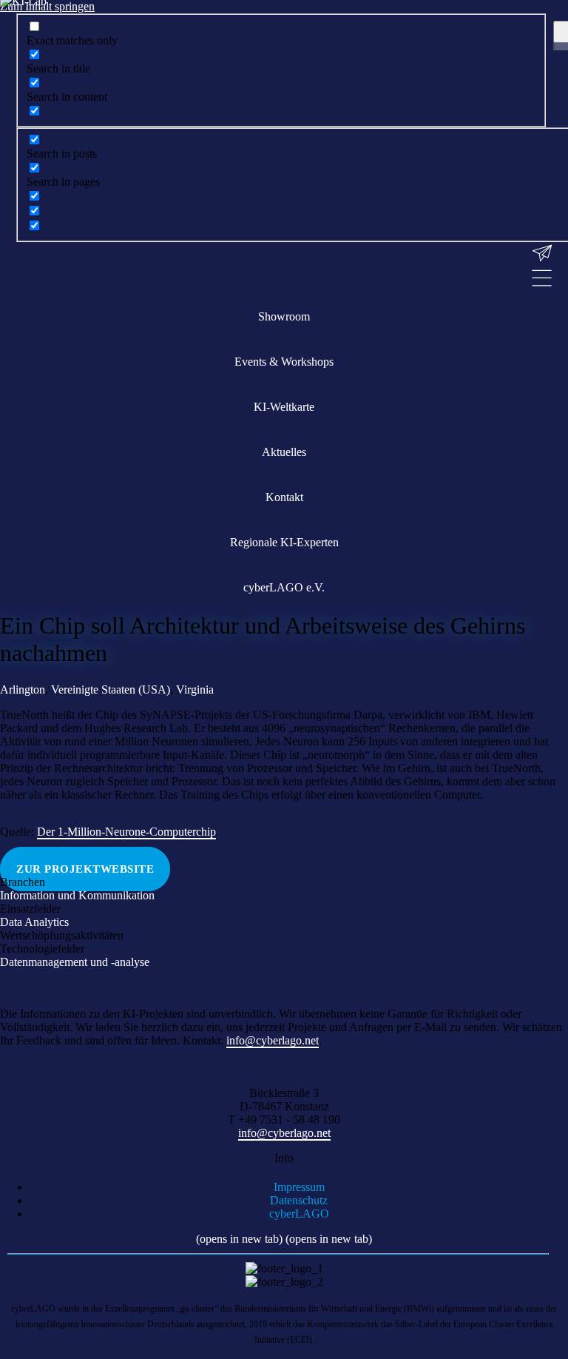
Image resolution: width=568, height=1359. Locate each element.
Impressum (299, 1187)
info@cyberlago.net (284, 1133)
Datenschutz (299, 1200)
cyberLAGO (299, 1213)
